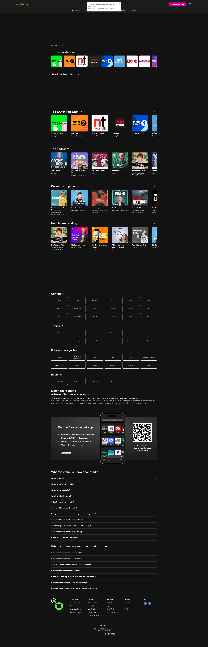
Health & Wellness (148, 357)
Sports (95, 333)
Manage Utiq (92, 612)
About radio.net (75, 603)
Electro (59, 308)
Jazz (148, 308)
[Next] (154, 51)
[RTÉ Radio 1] (119, 61)
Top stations (76, 11)
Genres (123, 11)
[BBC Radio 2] (69, 61)
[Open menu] (190, 4)
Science (113, 365)
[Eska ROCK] (94, 61)
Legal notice (92, 609)
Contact (109, 603)
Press (72, 606)
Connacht (59, 381)
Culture (77, 333)
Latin (113, 316)
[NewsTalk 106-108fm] (82, 61)
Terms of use (92, 603)
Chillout (113, 300)
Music (149, 341)
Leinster (77, 381)
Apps (108, 606)
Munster (95, 381)
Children (149, 333)
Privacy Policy (92, 606)
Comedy (77, 341)
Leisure (148, 365)
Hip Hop (95, 300)
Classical (113, 308)
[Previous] (148, 51)
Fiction (59, 357)
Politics (112, 333)
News (59, 333)
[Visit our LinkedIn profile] (145, 603)
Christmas (130, 341)
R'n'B (149, 316)
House (131, 308)
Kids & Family (59, 365)
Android (127, 609)
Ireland (105, 625)
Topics (134, 11)
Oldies (148, 300)
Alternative (77, 308)
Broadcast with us (76, 612)
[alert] (104, 6)
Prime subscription (113, 612)
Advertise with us (75, 609)
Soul (59, 316)
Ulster (113, 381)
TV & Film (113, 357)
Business (131, 365)
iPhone (127, 603)
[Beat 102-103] (132, 61)
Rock (77, 300)
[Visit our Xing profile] (150, 603)
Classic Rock (77, 316)
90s (131, 316)
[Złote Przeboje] (144, 61)
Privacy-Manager (93, 615)
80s (95, 308)
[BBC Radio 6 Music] (56, 61)
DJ (59, 341)
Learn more (66, 453)
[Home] (52, 45)
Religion (131, 333)
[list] (104, 61)
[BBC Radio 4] (107, 61)
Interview (113, 341)
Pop (59, 300)
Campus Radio (95, 341)
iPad (126, 606)
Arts (130, 357)
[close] (120, 3)
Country (130, 300)
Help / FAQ (110, 609)
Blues (95, 316)
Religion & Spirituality (77, 357)
